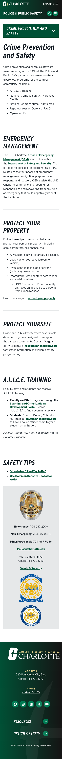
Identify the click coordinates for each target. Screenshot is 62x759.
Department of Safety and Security (30, 163)
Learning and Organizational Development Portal (28, 405)
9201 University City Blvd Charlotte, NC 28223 (31, 676)
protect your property (41, 298)
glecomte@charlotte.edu (41, 345)
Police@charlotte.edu (31, 549)
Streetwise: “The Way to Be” (28, 471)
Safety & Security (31, 568)
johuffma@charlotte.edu (40, 418)
